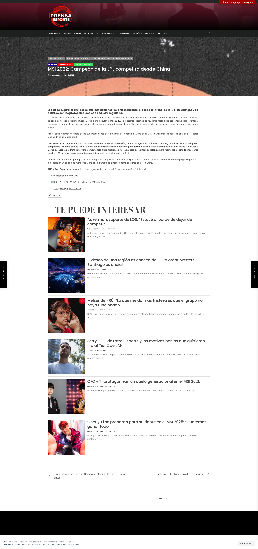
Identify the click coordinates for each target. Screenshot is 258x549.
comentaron (111, 153)
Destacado (52, 64)
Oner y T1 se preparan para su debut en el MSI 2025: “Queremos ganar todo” (146, 424)
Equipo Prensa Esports (95, 386)
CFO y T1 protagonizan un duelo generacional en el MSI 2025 (143, 381)
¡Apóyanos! (162, 33)
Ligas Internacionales (84, 64)
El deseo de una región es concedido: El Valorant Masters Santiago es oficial (141, 262)
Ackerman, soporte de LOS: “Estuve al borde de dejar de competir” (139, 222)
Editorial (53, 33)
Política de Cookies (74, 544)
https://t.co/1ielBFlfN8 (65, 182)
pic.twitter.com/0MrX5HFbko (91, 182)
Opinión (136, 33)
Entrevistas (124, 33)
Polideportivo (109, 33)
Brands (148, 33)
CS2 (97, 33)
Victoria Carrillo (93, 229)
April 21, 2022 (74, 188)
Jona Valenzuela (54, 75)
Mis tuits (163, 498)
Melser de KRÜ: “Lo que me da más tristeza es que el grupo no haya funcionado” (145, 303)
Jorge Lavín (91, 269)
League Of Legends (72, 33)
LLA (56, 188)
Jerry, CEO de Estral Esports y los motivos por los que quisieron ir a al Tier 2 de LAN (146, 343)
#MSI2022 (74, 175)
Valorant (88, 33)
